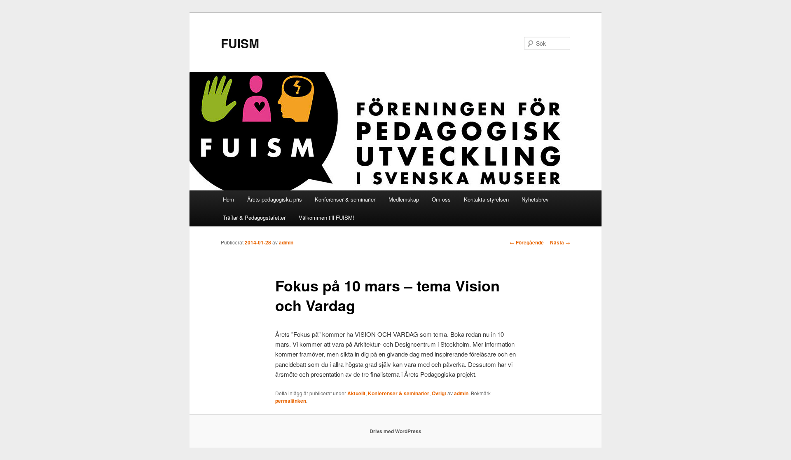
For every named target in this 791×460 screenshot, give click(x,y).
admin (286, 242)
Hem (228, 199)
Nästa (560, 242)
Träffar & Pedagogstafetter (254, 217)
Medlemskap (403, 199)
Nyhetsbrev (535, 199)
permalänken (290, 400)
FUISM (240, 43)
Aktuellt (356, 393)
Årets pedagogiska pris (274, 199)
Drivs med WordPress (395, 431)
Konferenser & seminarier (345, 199)
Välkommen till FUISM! (326, 217)
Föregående (527, 242)
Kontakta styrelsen (486, 199)
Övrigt (439, 393)
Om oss (441, 199)
